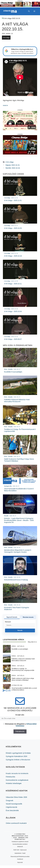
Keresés (20, 630)
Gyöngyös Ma (17, 685)
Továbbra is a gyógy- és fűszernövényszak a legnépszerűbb (23, 669)
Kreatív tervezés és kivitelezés (17, 773)
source (5, 105)
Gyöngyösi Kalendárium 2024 (16, 756)
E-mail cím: (20, 715)
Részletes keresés (28, 617)
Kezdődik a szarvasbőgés (20, 649)
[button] (29, 11)
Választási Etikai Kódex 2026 (16, 797)
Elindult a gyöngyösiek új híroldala (18, 753)
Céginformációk (11, 807)
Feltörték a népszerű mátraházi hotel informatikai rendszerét (23, 659)
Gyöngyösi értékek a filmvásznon (18, 760)
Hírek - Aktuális (18, 646)
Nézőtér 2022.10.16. (13, 168)
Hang (33, 127)
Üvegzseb (9, 800)
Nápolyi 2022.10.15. (13, 165)
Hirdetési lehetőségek (14, 783)
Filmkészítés (10, 777)
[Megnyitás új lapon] (20, 120)
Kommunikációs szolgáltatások (17, 780)
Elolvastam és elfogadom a (21, 725)
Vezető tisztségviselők (14, 804)
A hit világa (6, 37)
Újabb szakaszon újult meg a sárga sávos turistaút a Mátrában (23, 679)
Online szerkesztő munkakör (16, 823)
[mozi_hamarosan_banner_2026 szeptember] (20, 6)
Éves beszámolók (12, 810)
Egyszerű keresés (12, 617)
